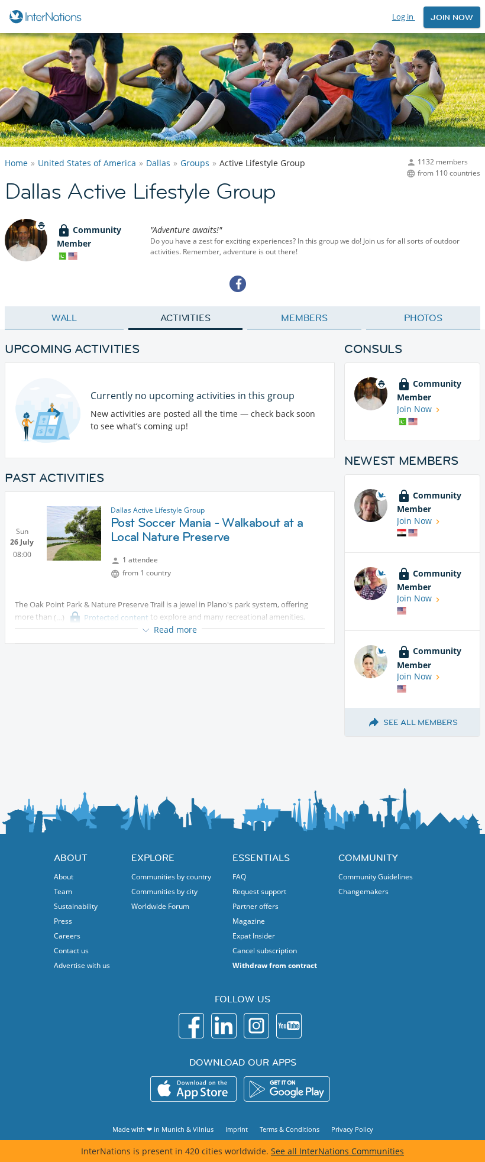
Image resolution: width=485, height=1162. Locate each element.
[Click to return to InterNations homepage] (47, 16)
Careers (67, 936)
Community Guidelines (375, 877)
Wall (64, 317)
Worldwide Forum (160, 906)
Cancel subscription (264, 951)
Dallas (158, 163)
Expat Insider (253, 936)
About (63, 877)
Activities (185, 317)
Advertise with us (82, 965)
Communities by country (171, 877)
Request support (259, 891)
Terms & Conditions (289, 1129)
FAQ (239, 877)
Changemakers (363, 891)
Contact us (71, 951)
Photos (423, 317)
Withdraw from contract (274, 965)
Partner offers (255, 906)
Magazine (248, 921)
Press (63, 921)
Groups (194, 163)
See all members (420, 722)
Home (16, 163)
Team (63, 891)
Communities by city (164, 891)
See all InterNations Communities (337, 1151)
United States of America (87, 163)
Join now (452, 17)
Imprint (236, 1129)
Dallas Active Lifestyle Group (158, 510)
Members (304, 317)
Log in (403, 16)
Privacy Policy (352, 1129)
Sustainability (76, 906)
